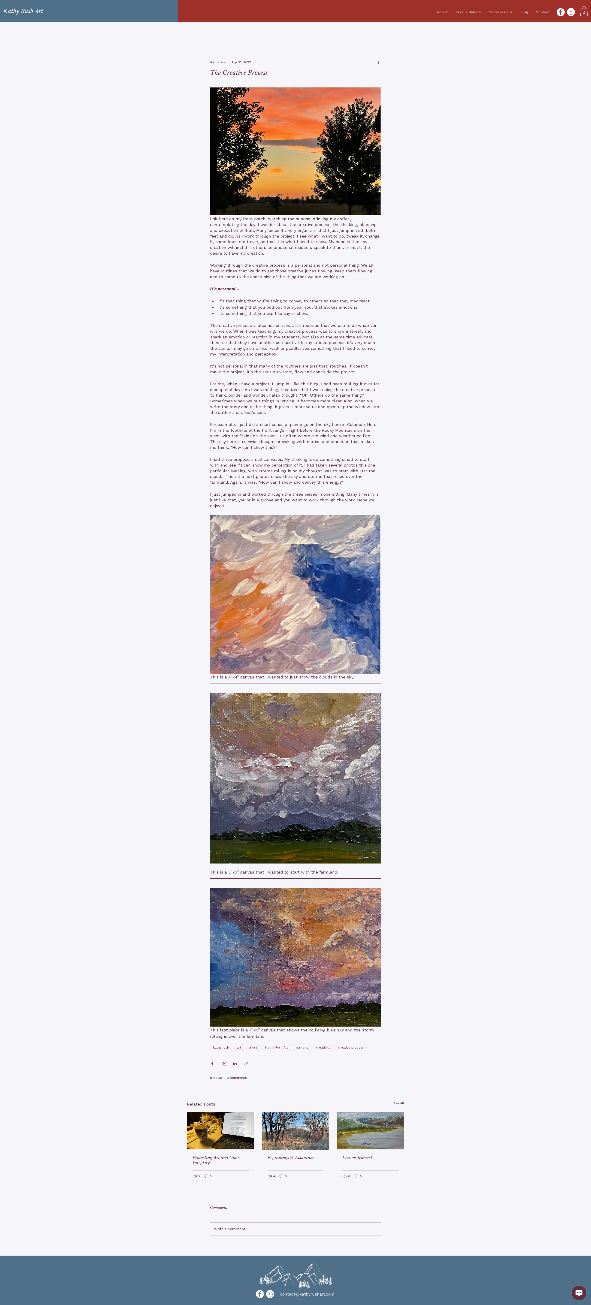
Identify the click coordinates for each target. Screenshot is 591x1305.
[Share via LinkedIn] (235, 1063)
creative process (351, 1047)
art (239, 1047)
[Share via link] (246, 1063)
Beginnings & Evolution (291, 1157)
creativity (323, 1047)
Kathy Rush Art (276, 1047)
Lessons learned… (358, 1157)
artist (253, 1047)
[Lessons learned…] (370, 1130)
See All (398, 1103)
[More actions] (378, 62)
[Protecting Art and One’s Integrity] (220, 1130)
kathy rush (221, 1047)
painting (302, 1047)
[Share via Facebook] (212, 1063)
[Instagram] (571, 12)
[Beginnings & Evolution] (295, 1131)
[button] (584, 11)
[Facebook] (561, 12)
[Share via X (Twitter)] (223, 1063)
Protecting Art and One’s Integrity (216, 1160)
